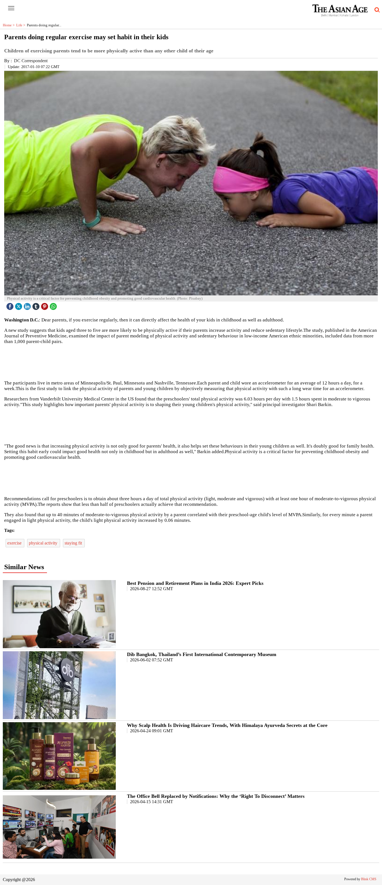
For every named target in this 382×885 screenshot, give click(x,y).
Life (21, 25)
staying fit (74, 543)
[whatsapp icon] (54, 305)
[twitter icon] (19, 305)
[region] (191, 361)
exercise (15, 543)
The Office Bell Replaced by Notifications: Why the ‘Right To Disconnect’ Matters (216, 796)
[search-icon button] (376, 10)
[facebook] (10, 305)
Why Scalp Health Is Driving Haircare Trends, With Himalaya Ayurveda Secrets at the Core (227, 725)
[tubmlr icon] (36, 305)
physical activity (43, 543)
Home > (9, 25)
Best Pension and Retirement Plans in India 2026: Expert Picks (195, 583)
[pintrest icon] (45, 305)
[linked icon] (28, 305)
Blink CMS (368, 879)
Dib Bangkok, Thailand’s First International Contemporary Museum (201, 654)
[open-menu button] (11, 8)
